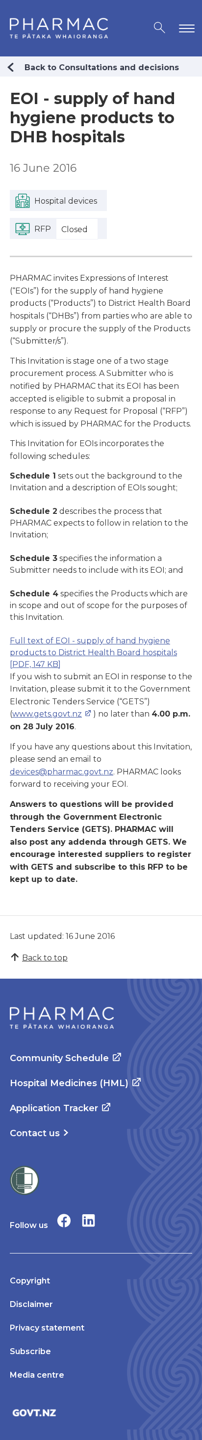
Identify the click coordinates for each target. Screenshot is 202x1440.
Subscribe (30, 1351)
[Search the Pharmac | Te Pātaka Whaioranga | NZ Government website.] (160, 28)
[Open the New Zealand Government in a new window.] (101, 1412)
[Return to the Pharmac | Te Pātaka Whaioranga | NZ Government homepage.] (59, 28)
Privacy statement (47, 1328)
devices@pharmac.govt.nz (61, 771)
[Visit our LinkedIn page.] (88, 1220)
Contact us (35, 1133)
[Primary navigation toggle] (184, 28)
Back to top (45, 957)
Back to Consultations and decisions (102, 67)
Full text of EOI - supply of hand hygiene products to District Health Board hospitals (93, 652)
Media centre (37, 1375)
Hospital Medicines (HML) (69, 1083)
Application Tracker (54, 1108)
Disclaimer (31, 1304)
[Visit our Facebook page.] (64, 1220)
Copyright (30, 1280)
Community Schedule (59, 1058)
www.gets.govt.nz (47, 714)
